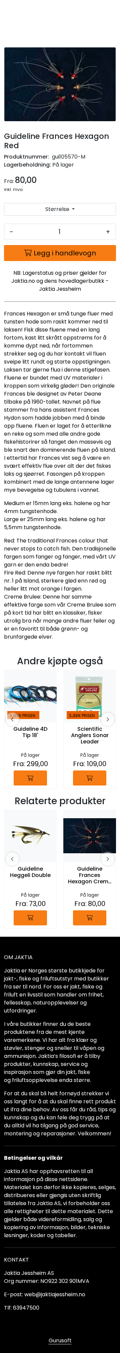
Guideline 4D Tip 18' (30, 732)
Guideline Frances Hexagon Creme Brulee (90, 876)
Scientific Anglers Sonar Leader (90, 735)
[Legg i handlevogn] (30, 777)
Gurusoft (60, 1340)
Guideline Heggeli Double (30, 872)
